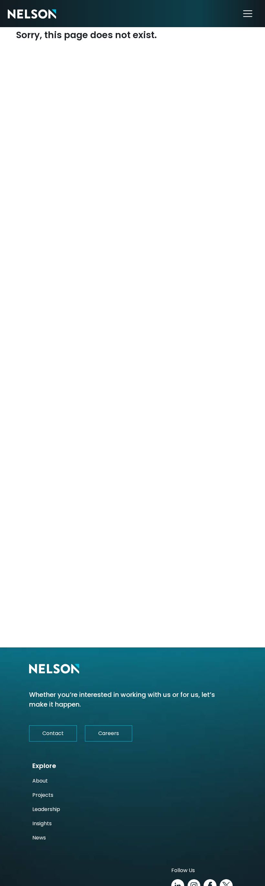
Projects (42, 795)
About (40, 781)
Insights (42, 823)
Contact (53, 733)
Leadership (46, 809)
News (39, 837)
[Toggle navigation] (247, 13)
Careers (108, 733)
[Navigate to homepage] (32, 13)
